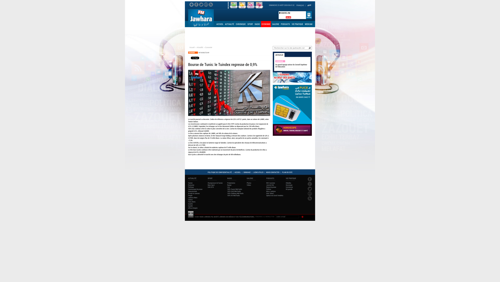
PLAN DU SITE (287, 172)
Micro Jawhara (271, 191)
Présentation (231, 183)
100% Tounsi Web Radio (234, 189)
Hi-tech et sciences (194, 193)
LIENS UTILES (258, 172)
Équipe (229, 185)
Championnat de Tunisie (215, 183)
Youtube (206, 4)
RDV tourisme (270, 183)
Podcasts (285, 24)
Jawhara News (192, 197)
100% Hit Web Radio (233, 195)
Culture (190, 200)
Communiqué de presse (195, 189)
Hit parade (289, 189)
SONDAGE (247, 172)
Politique (191, 187)
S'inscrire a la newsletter (264, 217)
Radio (257, 24)
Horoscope (289, 185)
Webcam (308, 24)
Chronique (241, 24)
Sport (250, 24)
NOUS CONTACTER (272, 172)
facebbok (196, 4)
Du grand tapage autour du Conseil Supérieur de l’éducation (291, 65)
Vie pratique (297, 24)
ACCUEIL (238, 172)
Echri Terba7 (270, 193)
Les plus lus (279, 55)
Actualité (229, 24)
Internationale (192, 191)
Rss (211, 4)
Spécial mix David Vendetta (274, 195)
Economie (266, 24)
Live (228, 187)
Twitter (201, 4)
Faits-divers (191, 202)
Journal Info (270, 185)
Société (190, 206)
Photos (249, 183)
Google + (310, 184)
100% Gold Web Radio (234, 191)
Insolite (190, 204)
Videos (249, 185)
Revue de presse (271, 187)
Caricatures (289, 187)
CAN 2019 (211, 187)
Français (300, 5)
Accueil (219, 24)
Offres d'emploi (193, 208)
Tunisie (190, 183)
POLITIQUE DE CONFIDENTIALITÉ (220, 172)
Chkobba (288, 183)
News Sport (211, 185)
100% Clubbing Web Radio (235, 193)
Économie (191, 185)
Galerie (275, 24)
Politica (268, 189)
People (190, 195)
